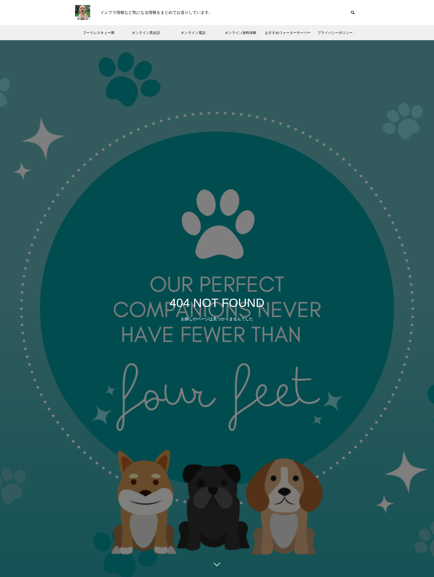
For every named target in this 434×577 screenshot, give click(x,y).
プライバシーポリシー (335, 33)
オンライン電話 (193, 33)
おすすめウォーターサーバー (288, 33)
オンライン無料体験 (240, 33)
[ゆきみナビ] (82, 12)
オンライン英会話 (146, 33)
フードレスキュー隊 (99, 33)
